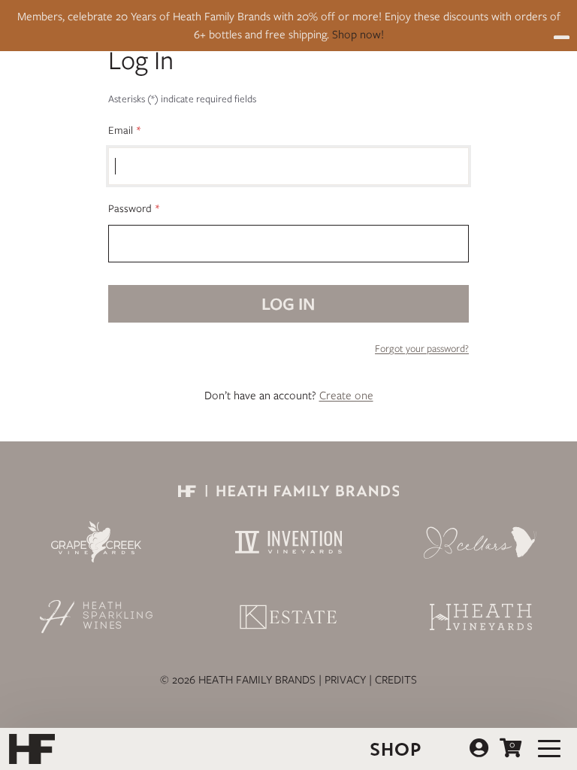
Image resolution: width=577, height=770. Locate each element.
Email (120, 130)
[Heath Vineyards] (480, 617)
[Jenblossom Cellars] (480, 542)
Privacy (345, 679)
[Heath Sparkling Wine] (96, 616)
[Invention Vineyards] (288, 542)
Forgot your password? (422, 348)
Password (130, 208)
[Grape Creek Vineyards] (96, 541)
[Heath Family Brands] (288, 493)
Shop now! (358, 34)
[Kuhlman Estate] (288, 616)
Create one (346, 395)
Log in (479, 748)
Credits (396, 679)
